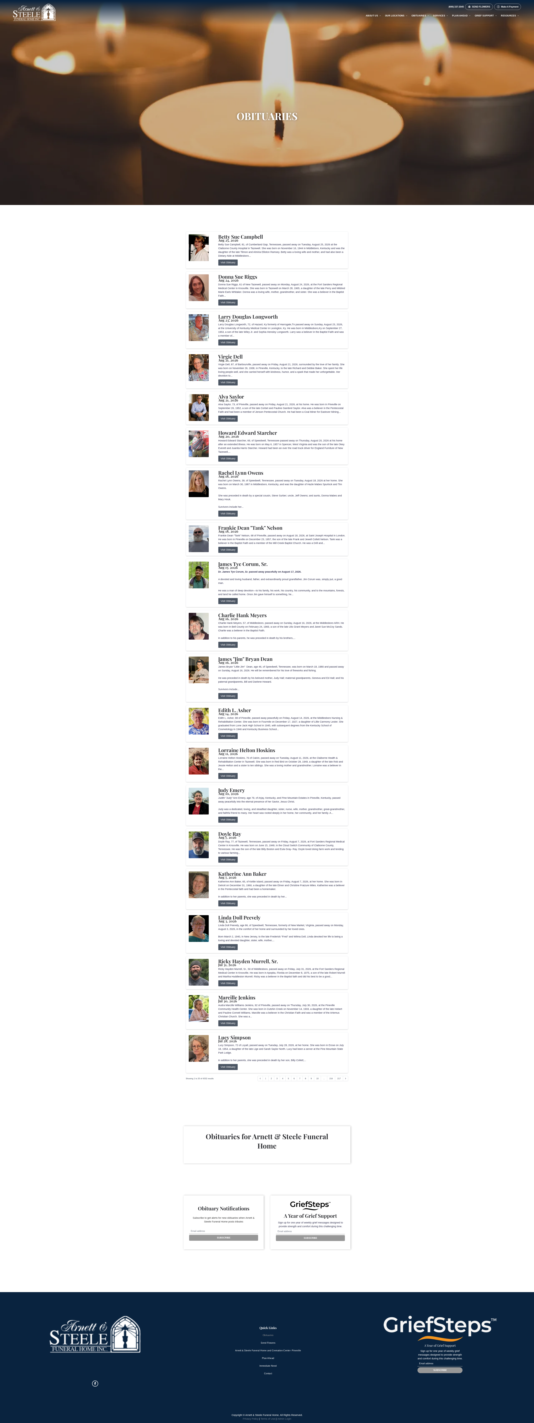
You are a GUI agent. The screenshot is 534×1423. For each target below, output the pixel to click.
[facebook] (95, 1384)
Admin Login (284, 1418)
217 (339, 1078)
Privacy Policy (250, 1418)
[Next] (345, 1078)
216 (331, 1078)
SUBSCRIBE (223, 1238)
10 (317, 1078)
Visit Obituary (228, 262)
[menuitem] (373, 15)
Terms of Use (267, 1418)
